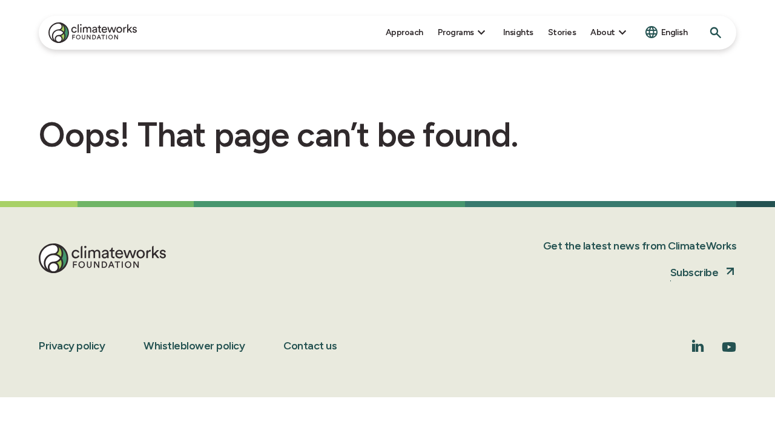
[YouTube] (729, 351)
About (602, 32)
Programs (456, 32)
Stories (562, 32)
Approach (404, 32)
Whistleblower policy (194, 345)
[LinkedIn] (698, 348)
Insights (518, 32)
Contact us (310, 345)
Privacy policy (72, 345)
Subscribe (694, 272)
